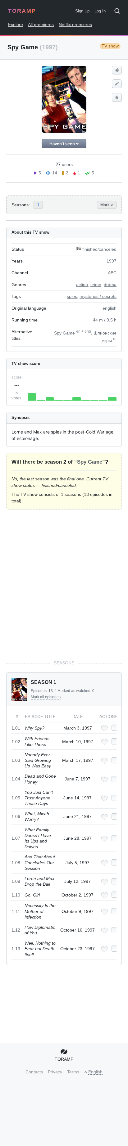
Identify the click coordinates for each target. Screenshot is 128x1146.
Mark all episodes (46, 697)
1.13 (15, 948)
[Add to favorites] (104, 728)
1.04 (15, 778)
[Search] (119, 12)
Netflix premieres (75, 24)
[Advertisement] (64, 585)
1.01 (15, 728)
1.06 (15, 816)
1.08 (15, 862)
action (82, 284)
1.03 (15, 760)
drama (110, 284)
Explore (15, 24)
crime (95, 284)
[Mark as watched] (115, 728)
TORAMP (22, 11)
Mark (105, 204)
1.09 (15, 881)
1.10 (15, 894)
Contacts (34, 1071)
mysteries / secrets (98, 296)
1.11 (16, 911)
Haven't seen (62, 143)
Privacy (55, 1071)
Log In (100, 11)
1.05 (15, 797)
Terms (73, 1071)
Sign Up (82, 11)
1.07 (15, 838)
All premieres (41, 24)
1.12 (15, 930)
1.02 (15, 741)
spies (72, 296)
